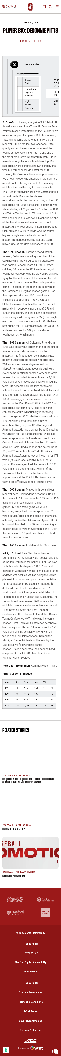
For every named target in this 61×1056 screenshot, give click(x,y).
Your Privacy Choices (30, 1021)
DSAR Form (30, 1011)
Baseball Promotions (14, 876)
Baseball (7, 872)
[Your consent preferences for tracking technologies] (6, 1050)
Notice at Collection (30, 1030)
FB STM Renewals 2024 (14, 829)
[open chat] (56, 1051)
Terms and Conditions (30, 1002)
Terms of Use (30, 953)
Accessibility (31, 971)
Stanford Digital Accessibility (31, 962)
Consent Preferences (30, 992)
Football (7, 775)
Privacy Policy (31, 943)
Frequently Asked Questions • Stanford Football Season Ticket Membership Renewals (28, 781)
